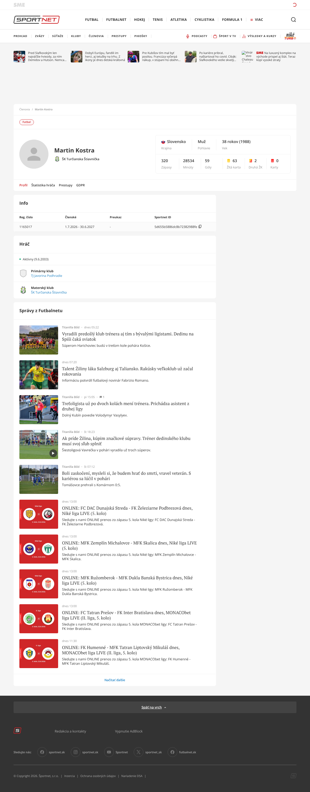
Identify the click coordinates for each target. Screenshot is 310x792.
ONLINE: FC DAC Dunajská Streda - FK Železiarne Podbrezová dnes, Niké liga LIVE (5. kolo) (127, 510)
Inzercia (69, 776)
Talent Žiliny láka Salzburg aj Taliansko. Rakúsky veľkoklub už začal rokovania (127, 371)
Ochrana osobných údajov (98, 776)
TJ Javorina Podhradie (46, 276)
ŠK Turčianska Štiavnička (80, 159)
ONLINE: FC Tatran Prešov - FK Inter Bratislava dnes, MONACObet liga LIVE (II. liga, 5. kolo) (126, 615)
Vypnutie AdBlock (129, 731)
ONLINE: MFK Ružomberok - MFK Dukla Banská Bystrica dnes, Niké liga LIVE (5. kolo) (127, 580)
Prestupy (65, 185)
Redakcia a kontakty (70, 731)
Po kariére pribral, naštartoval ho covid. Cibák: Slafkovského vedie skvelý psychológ (217, 56)
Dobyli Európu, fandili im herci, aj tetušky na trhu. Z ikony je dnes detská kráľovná (105, 56)
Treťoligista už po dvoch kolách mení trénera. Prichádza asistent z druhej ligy (125, 406)
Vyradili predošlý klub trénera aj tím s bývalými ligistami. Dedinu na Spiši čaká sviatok (128, 336)
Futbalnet (116, 19)
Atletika (178, 19)
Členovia (24, 109)
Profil (23, 185)
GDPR (80, 185)
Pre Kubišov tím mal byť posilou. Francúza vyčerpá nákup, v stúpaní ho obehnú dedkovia (161, 56)
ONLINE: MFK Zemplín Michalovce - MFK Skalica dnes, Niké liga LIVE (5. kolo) (129, 545)
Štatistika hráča (43, 185)
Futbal (92, 19)
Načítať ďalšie (114, 680)
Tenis (158, 19)
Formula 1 (232, 19)
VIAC (259, 19)
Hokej (139, 19)
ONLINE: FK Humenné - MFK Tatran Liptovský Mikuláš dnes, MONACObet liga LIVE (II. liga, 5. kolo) (120, 650)
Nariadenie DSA (132, 776)
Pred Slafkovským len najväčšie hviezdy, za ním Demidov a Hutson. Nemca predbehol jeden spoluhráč (46, 56)
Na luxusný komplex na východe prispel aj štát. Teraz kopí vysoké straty (276, 56)
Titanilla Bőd (70, 327)
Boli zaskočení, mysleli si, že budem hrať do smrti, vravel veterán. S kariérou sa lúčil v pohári (126, 476)
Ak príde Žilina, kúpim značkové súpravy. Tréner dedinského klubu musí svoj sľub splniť (126, 441)
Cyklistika (204, 19)
